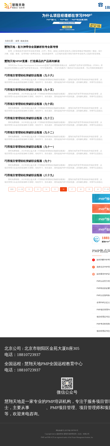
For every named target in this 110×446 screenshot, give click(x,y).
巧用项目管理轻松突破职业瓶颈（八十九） (29, 175)
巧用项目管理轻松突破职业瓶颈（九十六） (29, 75)
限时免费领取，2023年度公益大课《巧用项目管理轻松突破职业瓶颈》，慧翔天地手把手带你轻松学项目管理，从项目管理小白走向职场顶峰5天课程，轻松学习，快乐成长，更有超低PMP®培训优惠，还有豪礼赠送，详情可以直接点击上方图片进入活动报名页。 (53, 81)
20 (98, 189)
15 (55, 189)
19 (89, 189)
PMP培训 (37, 407)
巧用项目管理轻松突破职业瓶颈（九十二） (29, 132)
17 (72, 189)
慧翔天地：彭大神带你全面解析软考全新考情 (31, 46)
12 (29, 189)
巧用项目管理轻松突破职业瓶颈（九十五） (29, 89)
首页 (17, 41)
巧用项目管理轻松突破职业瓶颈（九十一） (29, 146)
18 (80, 189)
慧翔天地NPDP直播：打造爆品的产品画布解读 (32, 61)
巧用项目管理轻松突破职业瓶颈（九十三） (29, 118)
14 (46, 189)
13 (37, 189)
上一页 (20, 189)
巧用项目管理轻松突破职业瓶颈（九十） (28, 160)
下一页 (106, 189)
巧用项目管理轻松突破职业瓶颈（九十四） (29, 103)
